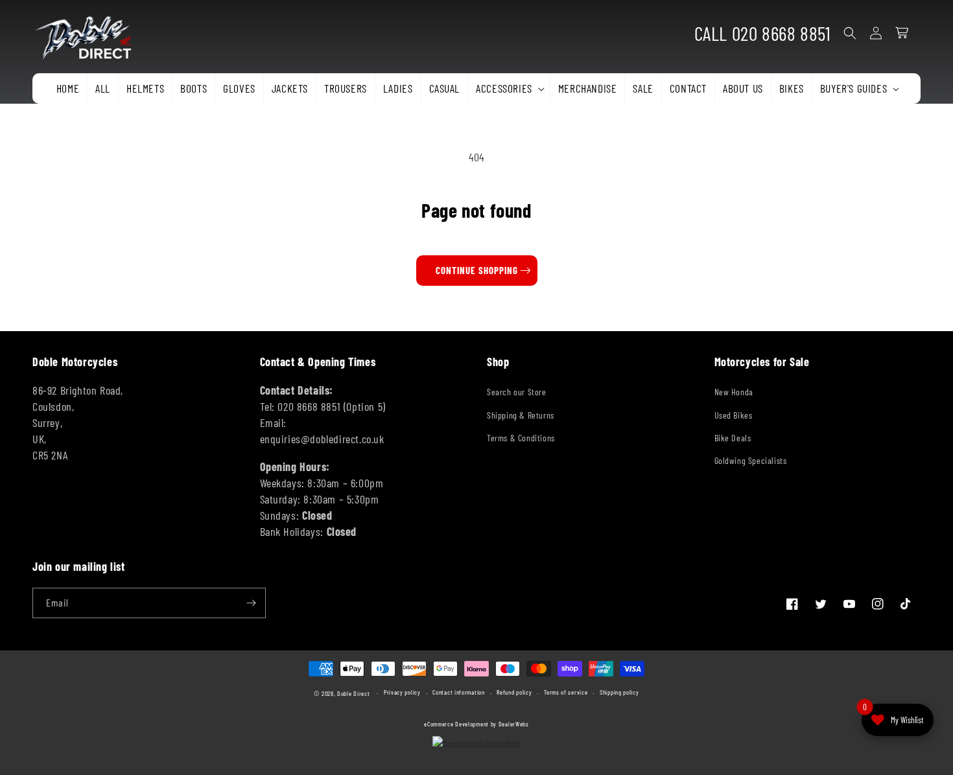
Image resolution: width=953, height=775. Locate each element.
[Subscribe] (251, 603)
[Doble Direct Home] (88, 33)
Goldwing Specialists (750, 460)
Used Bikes (733, 415)
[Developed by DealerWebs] (476, 743)
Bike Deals (732, 437)
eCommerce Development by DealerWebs (476, 724)
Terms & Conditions (521, 437)
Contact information (458, 692)
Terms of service (565, 692)
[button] (509, 88)
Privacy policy (402, 692)
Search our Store (517, 391)
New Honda (733, 391)
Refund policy (514, 692)
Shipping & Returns (520, 415)
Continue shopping (477, 270)
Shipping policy (619, 692)
